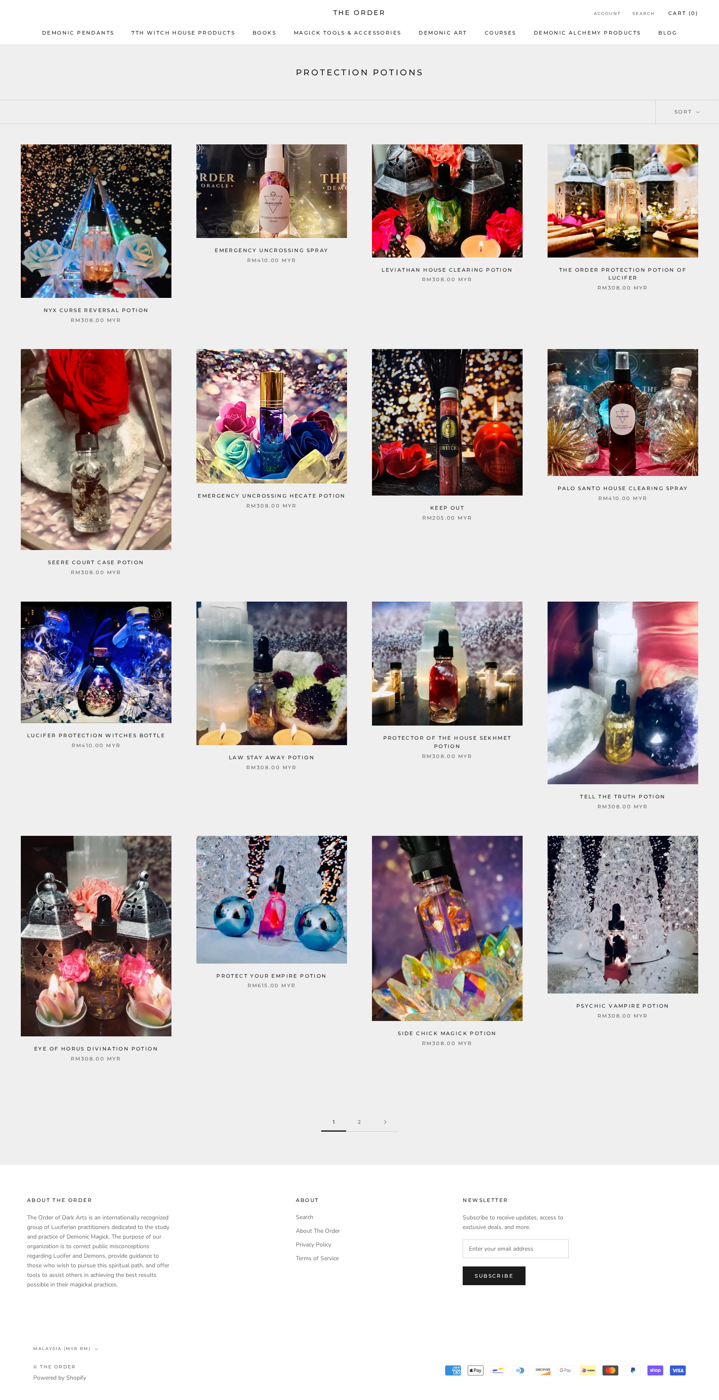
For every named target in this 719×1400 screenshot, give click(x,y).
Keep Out (447, 508)
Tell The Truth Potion (622, 796)
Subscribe (494, 1276)
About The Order (318, 1231)
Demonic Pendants (78, 33)
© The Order (54, 1367)
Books (264, 33)
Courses (500, 33)
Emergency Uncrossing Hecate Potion (272, 496)
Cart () (683, 13)
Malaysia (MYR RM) (62, 1348)
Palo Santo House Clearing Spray (623, 488)
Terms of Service (317, 1258)
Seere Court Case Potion (96, 562)
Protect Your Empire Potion (271, 976)
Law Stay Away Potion (272, 757)
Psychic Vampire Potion (622, 1006)
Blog (667, 33)
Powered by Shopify (59, 1378)
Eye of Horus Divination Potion (96, 1049)
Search (643, 13)
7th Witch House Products (183, 33)
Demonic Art (443, 33)
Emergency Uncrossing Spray (271, 250)
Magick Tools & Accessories (347, 33)
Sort (684, 112)
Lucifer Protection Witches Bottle (96, 735)
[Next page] (385, 1122)
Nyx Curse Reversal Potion (96, 310)
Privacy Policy (313, 1245)
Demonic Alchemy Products (587, 33)
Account (607, 13)
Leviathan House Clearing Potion (447, 270)
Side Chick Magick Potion (447, 1033)
